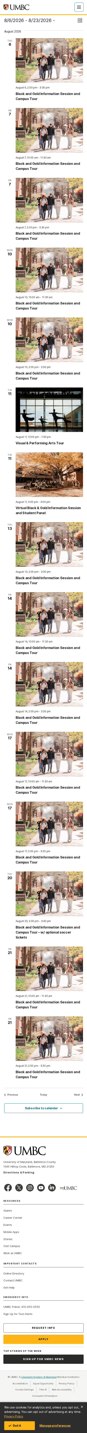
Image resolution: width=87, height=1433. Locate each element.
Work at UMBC (12, 1253)
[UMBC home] (16, 7)
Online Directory (13, 1273)
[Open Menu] (79, 7)
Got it (17, 1425)
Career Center (12, 1217)
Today (43, 1094)
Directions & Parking (18, 1172)
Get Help (9, 1287)
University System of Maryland (39, 1377)
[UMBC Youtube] (41, 1187)
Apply (43, 1339)
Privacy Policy (13, 1416)
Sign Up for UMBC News (43, 1359)
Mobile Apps (11, 1232)
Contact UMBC (12, 1280)
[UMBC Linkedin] (52, 1187)
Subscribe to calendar (41, 1108)
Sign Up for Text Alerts (18, 1314)
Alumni (7, 1210)
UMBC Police (11, 1306)
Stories (7, 1239)
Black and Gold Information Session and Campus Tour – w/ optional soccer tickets (48, 932)
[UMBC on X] (19, 1187)
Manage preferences (55, 1425)
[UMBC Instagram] (30, 1187)
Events (7, 1224)
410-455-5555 (30, 1306)
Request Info (43, 1327)
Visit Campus (11, 1246)
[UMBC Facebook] (8, 1187)
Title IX (44, 1389)
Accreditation (20, 1383)
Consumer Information (44, 1395)
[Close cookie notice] (82, 1407)
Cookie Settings (24, 1389)
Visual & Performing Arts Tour (40, 443)
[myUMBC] (68, 1188)
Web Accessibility (63, 1389)
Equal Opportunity (44, 1383)
